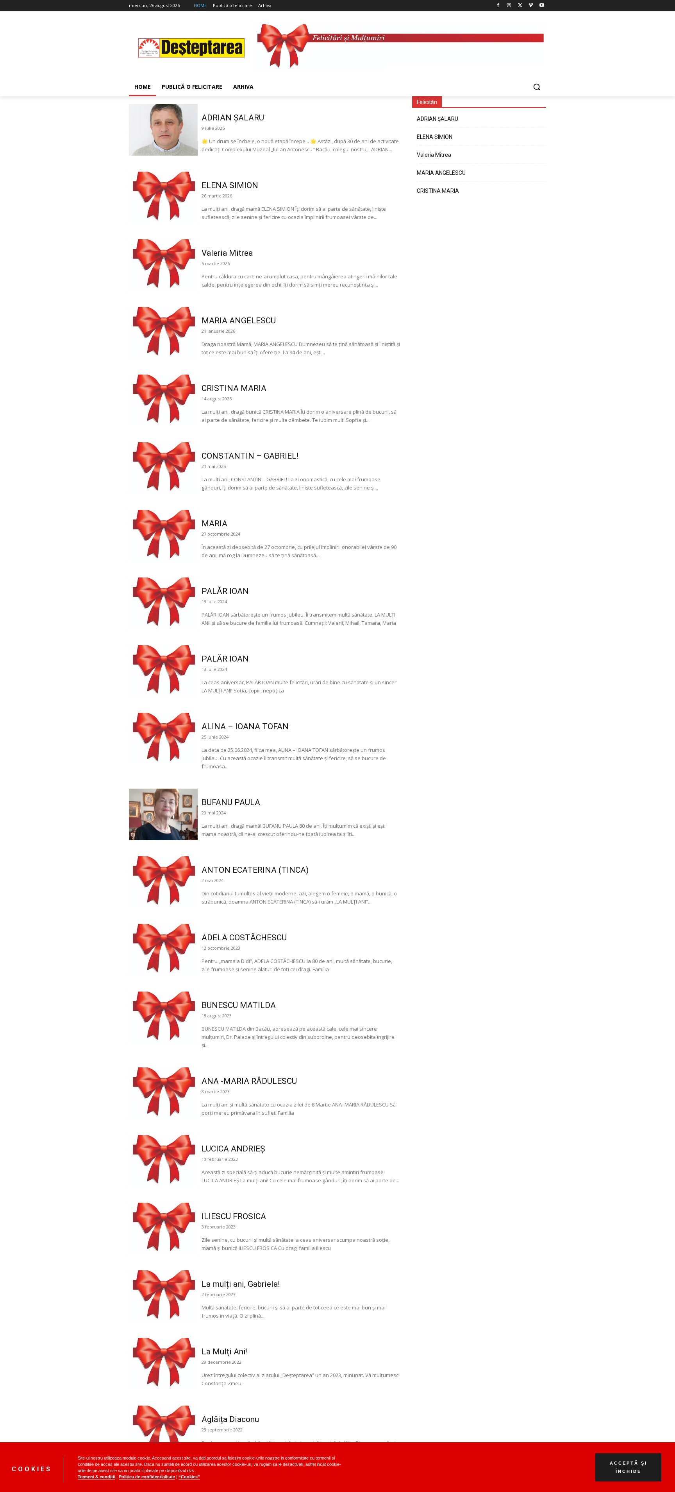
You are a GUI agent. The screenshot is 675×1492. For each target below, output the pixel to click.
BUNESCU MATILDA (239, 1005)
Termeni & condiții (96, 1476)
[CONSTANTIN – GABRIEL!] (163, 468)
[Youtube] (541, 5)
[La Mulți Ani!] (163, 1364)
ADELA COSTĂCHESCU (244, 937)
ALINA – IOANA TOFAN (245, 726)
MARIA (214, 523)
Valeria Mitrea (227, 253)
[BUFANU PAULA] (163, 814)
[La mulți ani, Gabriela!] (163, 1296)
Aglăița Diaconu (230, 1419)
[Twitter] (520, 5)
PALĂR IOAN (225, 591)
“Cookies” (189, 1476)
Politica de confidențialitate (147, 1476)
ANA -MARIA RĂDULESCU (249, 1081)
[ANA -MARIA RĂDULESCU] (163, 1093)
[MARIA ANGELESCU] (163, 333)
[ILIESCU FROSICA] (163, 1228)
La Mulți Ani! (225, 1351)
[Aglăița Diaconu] (163, 1431)
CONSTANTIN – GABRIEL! (250, 456)
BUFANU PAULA (231, 802)
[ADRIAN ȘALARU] (163, 130)
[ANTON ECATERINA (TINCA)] (163, 882)
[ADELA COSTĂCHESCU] (163, 950)
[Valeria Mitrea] (163, 265)
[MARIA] (163, 535)
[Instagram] (509, 5)
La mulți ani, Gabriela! (241, 1284)
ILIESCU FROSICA (234, 1216)
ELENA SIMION (230, 185)
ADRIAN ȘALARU (234, 117)
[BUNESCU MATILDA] (163, 1017)
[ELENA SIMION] (163, 197)
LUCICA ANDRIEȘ (233, 1148)
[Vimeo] (530, 5)
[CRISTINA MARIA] (163, 400)
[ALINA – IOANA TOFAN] (163, 738)
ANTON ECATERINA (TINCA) (255, 870)
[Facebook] (498, 5)
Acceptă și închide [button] (628, 1467)
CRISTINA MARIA (234, 388)
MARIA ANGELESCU (239, 320)
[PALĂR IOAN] (163, 603)
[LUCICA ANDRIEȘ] (163, 1161)
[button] (536, 86)
